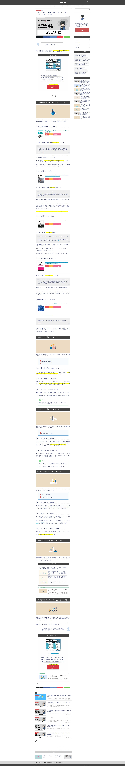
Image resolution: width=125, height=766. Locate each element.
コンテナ (76, 64)
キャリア (77, 63)
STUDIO (76, 60)
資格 (80, 73)
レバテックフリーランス (43, 573)
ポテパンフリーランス (43, 582)
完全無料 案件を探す (53, 87)
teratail (37, 523)
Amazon (51, 134)
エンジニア (83, 42)
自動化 (76, 73)
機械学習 (80, 72)
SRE (89, 59)
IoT (80, 56)
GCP (85, 55)
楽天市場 (47, 134)
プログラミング (38, 10)
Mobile (76, 59)
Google (76, 56)
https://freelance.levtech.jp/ (55, 72)
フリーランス (77, 68)
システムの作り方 (82, 64)
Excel (81, 55)
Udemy (81, 60)
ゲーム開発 (86, 63)
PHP (80, 59)
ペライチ (84, 69)
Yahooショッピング (57, 134)
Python (84, 59)
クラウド (81, 63)
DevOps (76, 55)
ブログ (82, 68)
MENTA (42, 522)
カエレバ (50, 132)
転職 (84, 73)
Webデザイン (86, 60)
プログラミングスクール (78, 69)
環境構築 (85, 72)
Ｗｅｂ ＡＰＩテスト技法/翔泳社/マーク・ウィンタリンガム (56, 303)
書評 (37, 683)
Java (84, 56)
